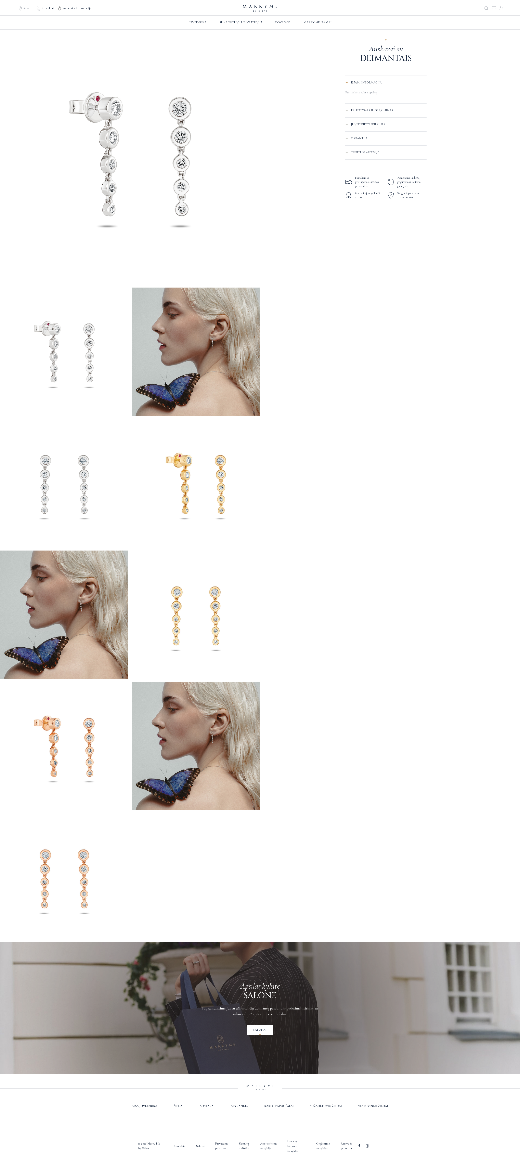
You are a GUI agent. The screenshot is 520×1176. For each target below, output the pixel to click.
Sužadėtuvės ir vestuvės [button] (241, 22)
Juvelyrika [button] (198, 22)
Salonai (28, 8)
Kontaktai (48, 8)
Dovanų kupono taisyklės (293, 1146)
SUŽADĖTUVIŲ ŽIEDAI (326, 1106)
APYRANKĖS (239, 1106)
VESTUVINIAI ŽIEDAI (373, 1106)
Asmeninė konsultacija (77, 8)
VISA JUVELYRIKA (144, 1106)
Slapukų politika (244, 1145)
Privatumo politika (222, 1145)
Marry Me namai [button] (317, 22)
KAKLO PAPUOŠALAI (279, 1106)
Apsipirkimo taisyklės (268, 1145)
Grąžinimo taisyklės (323, 1145)
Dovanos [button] (282, 22)
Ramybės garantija (346, 1145)
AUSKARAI (207, 1106)
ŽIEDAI (178, 1106)
